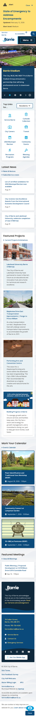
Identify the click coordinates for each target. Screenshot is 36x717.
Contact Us (12, 639)
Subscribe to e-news (11, 175)
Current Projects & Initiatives (16, 240)
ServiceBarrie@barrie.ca (13, 629)
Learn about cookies (22, 708)
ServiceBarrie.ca (8, 686)
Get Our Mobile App (17, 657)
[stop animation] (30, 95)
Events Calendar (9, 447)
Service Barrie (13, 635)
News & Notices (9, 171)
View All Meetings (10, 559)
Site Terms (6, 670)
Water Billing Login (9, 682)
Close (30, 713)
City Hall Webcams (9, 678)
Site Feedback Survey (10, 674)
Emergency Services (15, 643)
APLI (21, 682)
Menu (26, 40)
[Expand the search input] (33, 33)
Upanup (21, 689)
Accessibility (20, 34)
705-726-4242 (15, 625)
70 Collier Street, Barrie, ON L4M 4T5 (12, 620)
